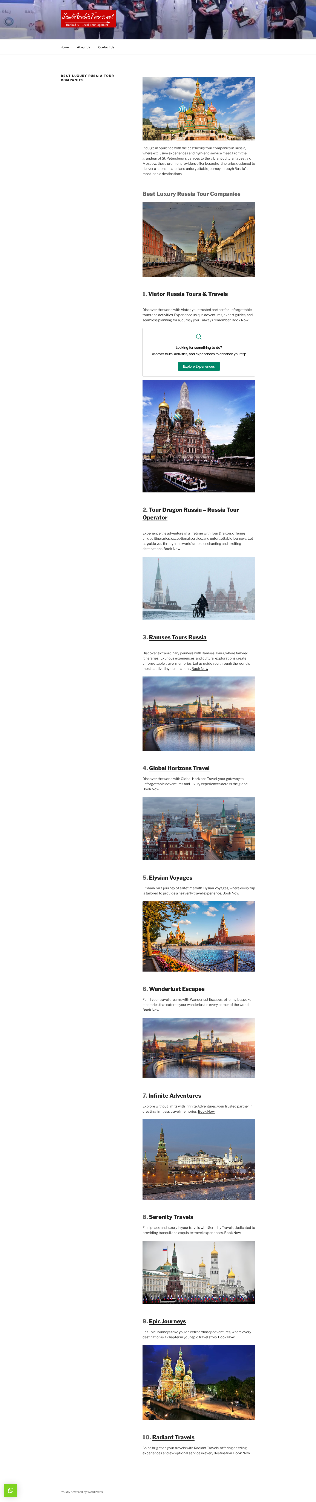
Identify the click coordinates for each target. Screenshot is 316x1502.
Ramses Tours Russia (178, 637)
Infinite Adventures (175, 1095)
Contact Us (106, 47)
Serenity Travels (171, 1217)
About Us (83, 47)
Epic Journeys (167, 1321)
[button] (10, 1490)
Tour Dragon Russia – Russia (186, 509)
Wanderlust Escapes (177, 989)
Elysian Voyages (170, 877)
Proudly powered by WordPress (81, 1492)
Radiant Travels (173, 1437)
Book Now (240, 320)
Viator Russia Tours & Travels (188, 294)
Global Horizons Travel (179, 768)
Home (64, 47)
